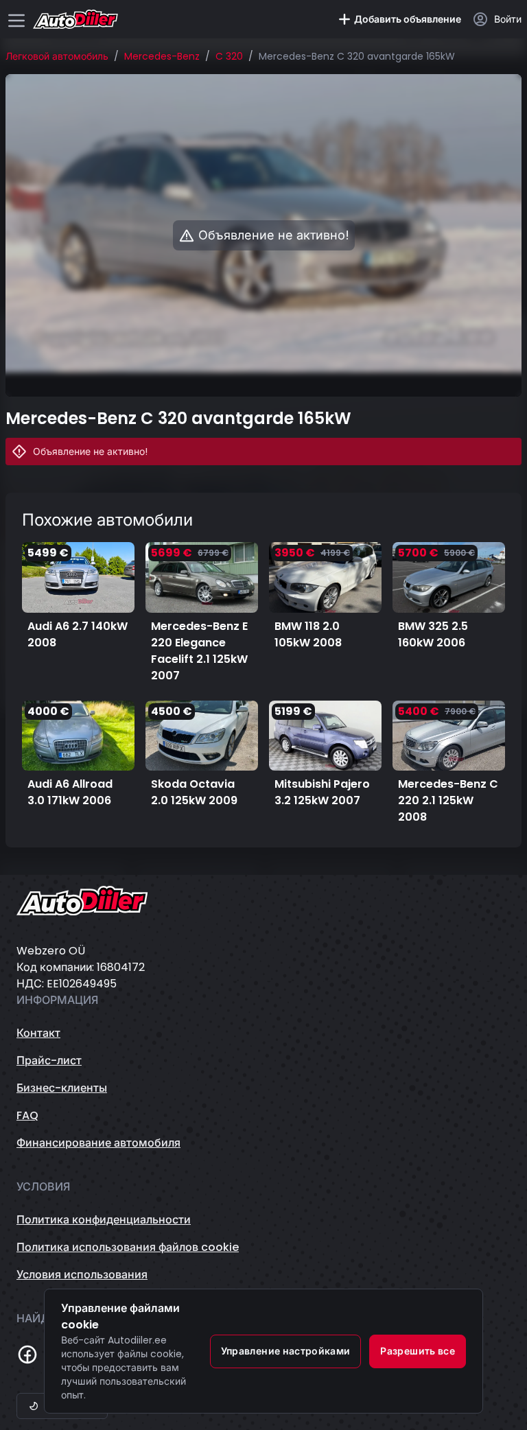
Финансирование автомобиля (98, 1143)
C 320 (229, 56)
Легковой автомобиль (56, 56)
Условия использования (82, 1274)
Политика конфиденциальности (103, 1220)
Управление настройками (286, 1351)
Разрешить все (417, 1351)
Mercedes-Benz (162, 56)
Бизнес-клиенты (61, 1088)
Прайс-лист (49, 1060)
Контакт (38, 1033)
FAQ (27, 1115)
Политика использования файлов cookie (127, 1247)
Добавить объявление (407, 19)
